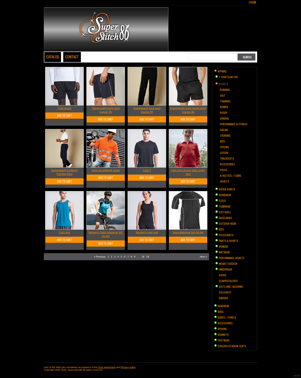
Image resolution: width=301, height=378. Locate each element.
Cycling (224, 147)
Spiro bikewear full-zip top (188, 232)
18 (143, 256)
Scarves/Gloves (228, 281)
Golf (222, 95)
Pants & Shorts (228, 241)
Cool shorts (64, 108)
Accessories (227, 164)
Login (252, 2)
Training (225, 101)
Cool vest (64, 232)
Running (225, 90)
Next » (203, 256)
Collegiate (225, 292)
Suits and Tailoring (231, 286)
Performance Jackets (231, 258)
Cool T (147, 170)
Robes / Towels (227, 317)
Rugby (223, 112)
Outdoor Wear (227, 223)
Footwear (223, 340)
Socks (222, 275)
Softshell (225, 212)
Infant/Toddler (228, 264)
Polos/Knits (226, 235)
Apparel (222, 71)
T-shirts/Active (228, 77)
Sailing (224, 130)
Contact (72, 56)
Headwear (223, 306)
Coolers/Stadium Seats (232, 346)
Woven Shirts (227, 189)
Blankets (223, 334)
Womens (223, 246)
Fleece (222, 201)
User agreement (106, 367)
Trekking (225, 135)
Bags (221, 311)
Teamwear (224, 206)
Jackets (224, 181)
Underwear (225, 269)
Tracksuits (227, 158)
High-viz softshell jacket (106, 170)
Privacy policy (128, 367)
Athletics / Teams (230, 175)
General (224, 118)
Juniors (223, 298)
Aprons (222, 329)
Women (224, 107)
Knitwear (224, 252)
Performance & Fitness (233, 124)
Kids (222, 141)
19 (147, 256)
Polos (223, 170)
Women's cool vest (147, 232)
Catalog (52, 56)
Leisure (224, 153)
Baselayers (225, 218)
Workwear (225, 195)
